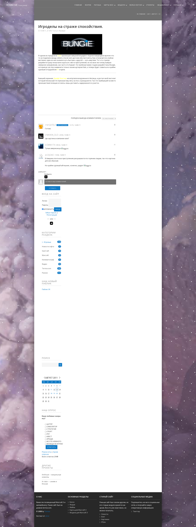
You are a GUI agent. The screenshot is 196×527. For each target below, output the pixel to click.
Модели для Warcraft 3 (79, 512)
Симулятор (52, 426)
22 (43, 397)
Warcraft (45, 255)
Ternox (47, 511)
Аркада (50, 439)
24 (48, 397)
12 (54, 389)
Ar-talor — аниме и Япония (49, 482)
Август (154, 14)
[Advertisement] (77, 98)
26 (54, 397)
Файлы (72, 507)
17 (48, 393)
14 (60, 389)
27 (57, 397)
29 (43, 401)
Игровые (61, 31)
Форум (72, 505)
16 (46, 393)
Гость (54, 31)
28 (60, 397)
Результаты (46, 452)
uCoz (47, 516)
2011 (149, 14)
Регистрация (52, 215)
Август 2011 (51, 377)
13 (159, 14)
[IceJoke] (40, 156)
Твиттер (136, 511)
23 (46, 397)
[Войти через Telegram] (51, 223)
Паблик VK (46, 289)
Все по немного (54, 441)
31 (48, 401)
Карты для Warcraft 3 (78, 510)
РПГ (48, 434)
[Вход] (45, 176)
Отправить (52, 188)
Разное (45, 273)
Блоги (72, 502)
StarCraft (45, 251)
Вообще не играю (55, 444)
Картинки (105, 519)
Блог (103, 517)
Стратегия (51, 429)
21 (60, 393)
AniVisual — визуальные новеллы (51, 476)
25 (51, 397)
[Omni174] (40, 146)
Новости (104, 514)
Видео (44, 264)
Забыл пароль (51, 213)
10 (48, 389)
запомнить (48, 209)
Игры (103, 522)
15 (43, 393)
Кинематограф (48, 260)
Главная (141, 14)
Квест (49, 436)
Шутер (49, 424)
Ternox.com (46, 268)
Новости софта (48, 246)
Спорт (49, 431)
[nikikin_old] (40, 136)
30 (46, 401)
